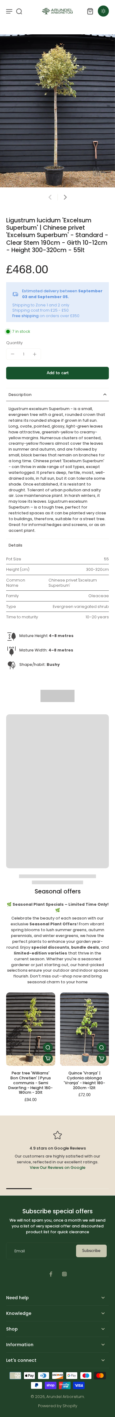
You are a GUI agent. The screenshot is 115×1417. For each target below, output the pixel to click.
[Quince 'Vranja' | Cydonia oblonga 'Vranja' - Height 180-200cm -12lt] (84, 1029)
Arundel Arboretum (65, 1396)
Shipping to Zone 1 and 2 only (40, 305)
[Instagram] (64, 1274)
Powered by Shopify (57, 1405)
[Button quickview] (48, 1047)
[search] (19, 11)
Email (19, 1251)
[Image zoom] (57, 110)
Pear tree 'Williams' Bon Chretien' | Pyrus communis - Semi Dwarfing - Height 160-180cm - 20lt (30, 1082)
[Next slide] (65, 197)
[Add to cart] (48, 1058)
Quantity (14, 342)
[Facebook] (51, 1274)
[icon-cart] (90, 11)
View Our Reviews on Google (58, 1167)
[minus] (12, 354)
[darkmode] (103, 11)
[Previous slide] (50, 197)
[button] (57, 373)
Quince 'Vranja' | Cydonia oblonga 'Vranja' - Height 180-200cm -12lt (84, 1080)
